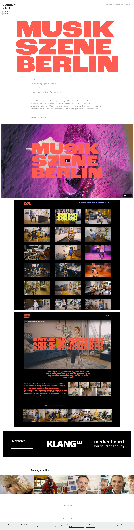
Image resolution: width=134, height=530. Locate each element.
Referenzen (110, 4)
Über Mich (119, 4)
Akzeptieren (90, 527)
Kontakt (128, 4)
